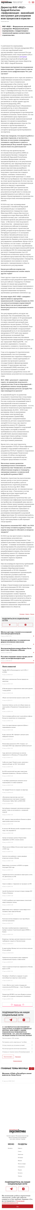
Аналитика (20, 1154)
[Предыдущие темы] (30, 1068)
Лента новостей (9, 667)
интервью (23, 57)
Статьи (19, 1151)
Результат (18, 1056)
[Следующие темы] (33, 1068)
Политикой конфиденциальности (13, 1201)
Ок (17, 1206)
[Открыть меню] (33, 2)
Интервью (22, 614)
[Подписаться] (25, 624)
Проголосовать (8, 1057)
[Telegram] (11, 1020)
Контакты (10, 1148)
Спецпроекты (21, 1166)
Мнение (32, 614)
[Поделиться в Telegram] (9, 624)
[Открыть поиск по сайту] (29, 2)
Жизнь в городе (22, 1163)
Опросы (20, 1176)
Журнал (20, 1170)
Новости (27, 614)
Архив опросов (17, 1061)
